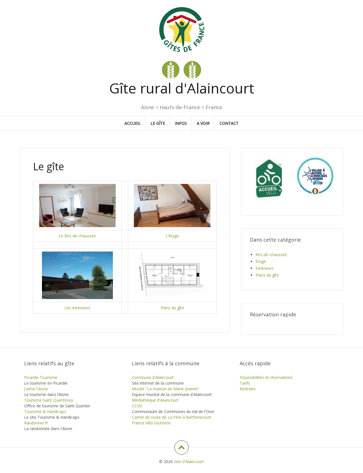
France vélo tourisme (151, 423)
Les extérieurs (77, 307)
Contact (229, 123)
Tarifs (245, 383)
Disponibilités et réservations (266, 377)
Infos (181, 123)
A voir (203, 123)
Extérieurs (265, 268)
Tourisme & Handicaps (45, 411)
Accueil (132, 123)
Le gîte (158, 123)
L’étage (172, 235)
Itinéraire (248, 388)
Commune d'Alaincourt (153, 377)
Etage (261, 261)
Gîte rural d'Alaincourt (181, 88)
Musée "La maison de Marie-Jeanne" (165, 388)
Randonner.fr (36, 423)
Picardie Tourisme (40, 377)
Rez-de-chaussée (271, 254)
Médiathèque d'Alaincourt (155, 400)
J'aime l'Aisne (36, 388)
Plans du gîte (172, 307)
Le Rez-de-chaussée (77, 235)
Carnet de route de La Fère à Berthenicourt (171, 417)
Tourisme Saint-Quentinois (48, 400)
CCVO (137, 405)
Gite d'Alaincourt (189, 461)
